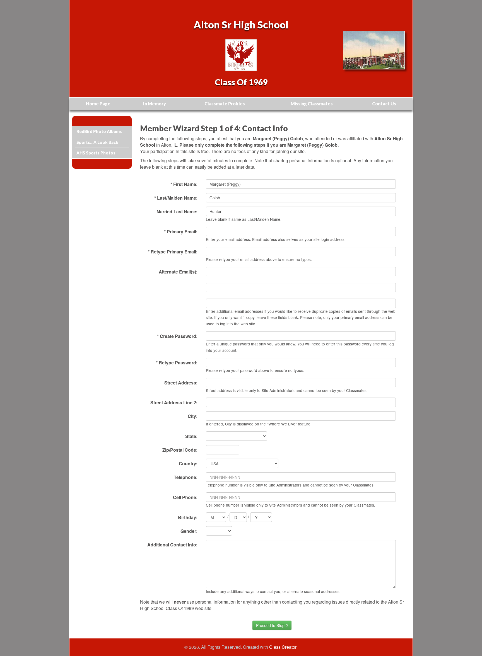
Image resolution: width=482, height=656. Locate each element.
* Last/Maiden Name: (175, 198)
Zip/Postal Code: (179, 450)
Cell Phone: (185, 497)
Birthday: (187, 517)
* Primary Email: (180, 231)
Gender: (188, 531)
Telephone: (185, 477)
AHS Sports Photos (95, 152)
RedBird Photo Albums (99, 131)
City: (192, 416)
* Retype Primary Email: (172, 251)
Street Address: (180, 382)
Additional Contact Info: (172, 544)
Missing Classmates (312, 103)
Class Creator (283, 647)
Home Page (98, 103)
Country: (188, 463)
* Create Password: (177, 336)
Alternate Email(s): (178, 271)
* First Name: (183, 184)
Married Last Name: (176, 211)
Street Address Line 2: (173, 402)
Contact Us (384, 103)
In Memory (154, 103)
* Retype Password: (176, 362)
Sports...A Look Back (97, 142)
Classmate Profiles (224, 103)
